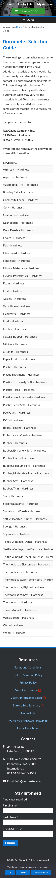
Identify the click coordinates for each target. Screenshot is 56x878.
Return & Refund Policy (28, 675)
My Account (45, 4)
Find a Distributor (28, 728)
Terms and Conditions (28, 667)
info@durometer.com (28, 781)
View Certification (26, 690)
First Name (10, 805)
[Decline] (52, 870)
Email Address (12, 829)
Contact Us (25, 4)
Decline (23, 872)
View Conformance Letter (26, 697)
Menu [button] (30, 20)
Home (9, 4)
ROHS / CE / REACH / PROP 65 (28, 720)
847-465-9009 (26, 764)
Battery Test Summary (26, 705)
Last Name (10, 817)
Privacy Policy (28, 682)
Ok (10, 872)
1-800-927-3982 (30, 759)
